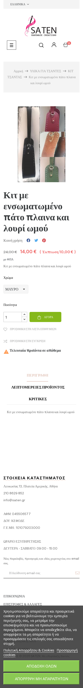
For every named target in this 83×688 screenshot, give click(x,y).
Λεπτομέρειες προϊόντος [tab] (38, 387)
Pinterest (44, 240)
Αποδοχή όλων (41, 666)
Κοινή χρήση (28, 240)
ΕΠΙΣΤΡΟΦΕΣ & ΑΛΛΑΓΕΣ (22, 604)
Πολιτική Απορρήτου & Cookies (28, 650)
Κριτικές (38, 399)
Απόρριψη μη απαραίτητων (41, 678)
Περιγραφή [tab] (37, 375)
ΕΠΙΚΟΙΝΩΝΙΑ (14, 596)
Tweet (36, 240)
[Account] (53, 45)
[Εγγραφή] (77, 573)
